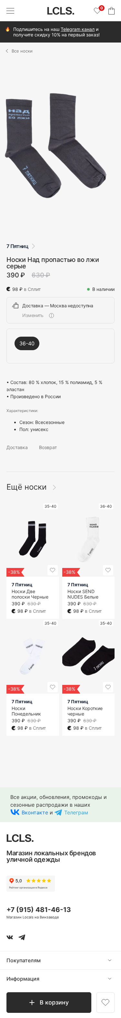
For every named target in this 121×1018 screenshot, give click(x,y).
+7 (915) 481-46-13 (38, 910)
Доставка (17, 447)
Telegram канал (78, 29)
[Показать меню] (10, 11)
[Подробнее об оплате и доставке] (51, 315)
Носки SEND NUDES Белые (82, 594)
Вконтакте (35, 812)
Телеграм (76, 812)
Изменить (33, 315)
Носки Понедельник (26, 711)
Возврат (48, 447)
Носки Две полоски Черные (30, 594)
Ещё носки (27, 487)
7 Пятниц (17, 246)
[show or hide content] (114, 960)
